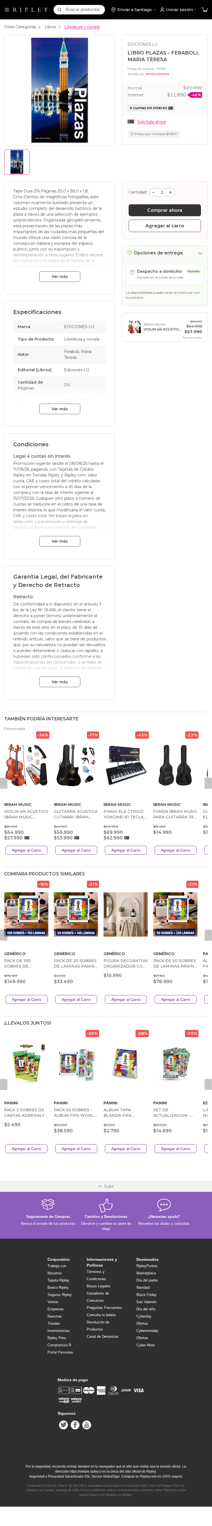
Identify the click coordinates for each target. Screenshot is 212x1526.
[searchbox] (85, 9)
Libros (50, 26)
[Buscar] (60, 9)
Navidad (142, 1287)
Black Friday (146, 1295)
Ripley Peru (56, 1338)
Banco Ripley (58, 1287)
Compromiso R (59, 1345)
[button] (205, 9)
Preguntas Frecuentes (104, 1308)
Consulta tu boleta (101, 1315)
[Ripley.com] (30, 10)
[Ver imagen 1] (17, 162)
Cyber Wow (145, 1345)
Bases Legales (98, 1286)
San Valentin (146, 1302)
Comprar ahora (164, 210)
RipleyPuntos (147, 1266)
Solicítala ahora (151, 121)
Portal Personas (60, 1352)
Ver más (60, 276)
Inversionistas (58, 1331)
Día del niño (145, 1309)
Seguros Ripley (59, 1295)
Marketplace (146, 1273)
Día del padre (147, 1280)
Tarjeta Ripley (58, 1280)
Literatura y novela (82, 26)
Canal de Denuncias (103, 1336)
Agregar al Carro (26, 850)
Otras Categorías (20, 26)
